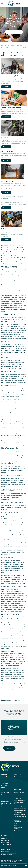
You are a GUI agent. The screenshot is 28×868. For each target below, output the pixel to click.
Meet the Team (5, 779)
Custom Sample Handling (18, 827)
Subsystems (4, 807)
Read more (6, 86)
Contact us (17, 700)
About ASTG (9, 700)
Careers (3, 787)
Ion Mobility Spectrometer (17, 820)
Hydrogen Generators (19, 814)
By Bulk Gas (17, 779)
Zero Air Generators (19, 812)
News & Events (5, 840)
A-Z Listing (4, 785)
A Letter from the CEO (10, 737)
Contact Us (14, 32)
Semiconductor (5, 795)
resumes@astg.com (6, 562)
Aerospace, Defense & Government (6, 804)
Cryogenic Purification (20, 808)
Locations (3, 781)
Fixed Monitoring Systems (18, 803)
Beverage (3, 799)
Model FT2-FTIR (18, 798)
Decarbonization (5, 801)
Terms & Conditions (6, 844)
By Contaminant (18, 781)
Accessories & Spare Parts (19, 793)
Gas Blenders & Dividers (20, 810)
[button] (2, 3)
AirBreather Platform (19, 796)
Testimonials (4, 783)
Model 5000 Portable (19, 800)
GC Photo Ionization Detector (19, 824)
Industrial (3, 797)
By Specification (18, 777)
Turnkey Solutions (18, 831)
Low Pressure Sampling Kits (20, 817)
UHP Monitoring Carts (19, 806)
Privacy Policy (5, 842)
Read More (9, 748)
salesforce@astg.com (6, 854)
